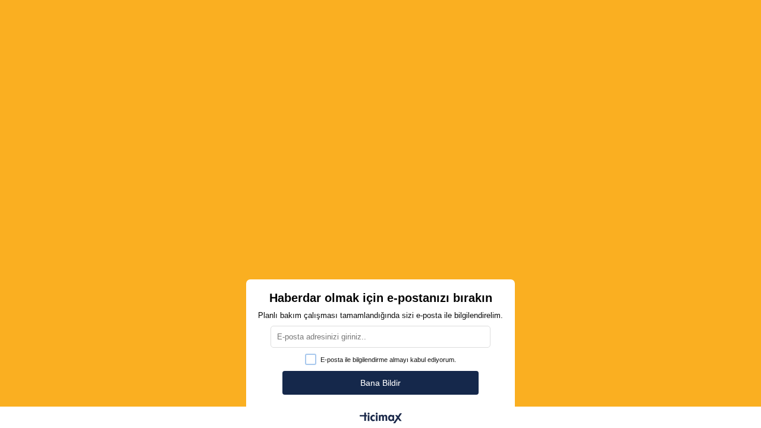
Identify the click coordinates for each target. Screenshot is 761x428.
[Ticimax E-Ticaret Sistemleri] (380, 419)
